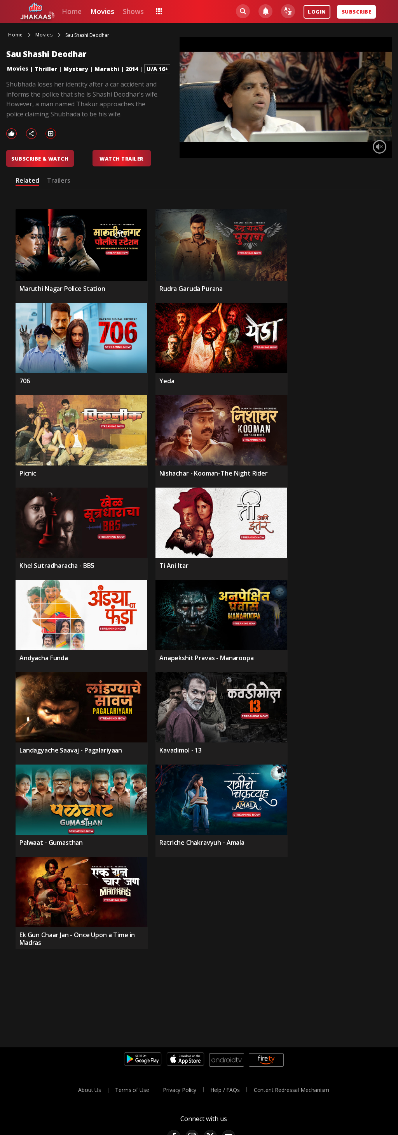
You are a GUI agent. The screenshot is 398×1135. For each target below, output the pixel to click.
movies (102, 11)
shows (133, 11)
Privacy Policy (179, 1089)
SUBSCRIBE (356, 11)
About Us (89, 1089)
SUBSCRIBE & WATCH (39, 158)
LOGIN (317, 11)
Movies (17, 68)
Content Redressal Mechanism (291, 1089)
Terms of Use (132, 1089)
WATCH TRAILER (121, 158)
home (71, 11)
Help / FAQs (224, 1089)
